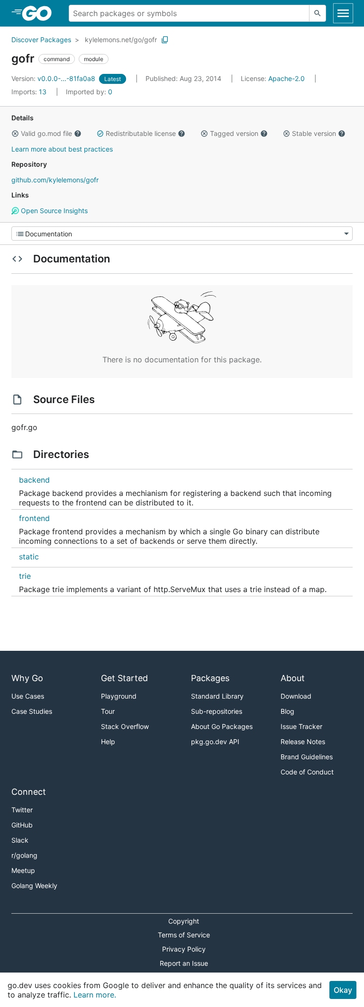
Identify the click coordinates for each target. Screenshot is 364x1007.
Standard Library (217, 696)
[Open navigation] (343, 13)
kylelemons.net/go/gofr (121, 40)
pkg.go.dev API (215, 741)
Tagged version (234, 133)
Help (108, 741)
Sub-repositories (216, 711)
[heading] (40, 13)
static (29, 556)
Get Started (124, 678)
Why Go (27, 678)
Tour (108, 711)
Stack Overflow (125, 726)
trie (25, 576)
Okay (343, 990)
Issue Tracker (301, 726)
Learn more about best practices (62, 149)
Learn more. (94, 994)
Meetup (23, 870)
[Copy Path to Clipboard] (165, 40)
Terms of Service (184, 935)
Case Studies (31, 711)
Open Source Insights (53, 211)
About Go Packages (222, 726)
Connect (28, 792)
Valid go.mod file (46, 133)
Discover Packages (41, 40)
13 (29, 92)
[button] (15, 133)
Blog (287, 711)
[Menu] (182, 233)
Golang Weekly (34, 885)
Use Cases (27, 696)
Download (296, 696)
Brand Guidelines (307, 757)
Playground (118, 696)
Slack (19, 840)
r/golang (24, 855)
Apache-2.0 (286, 78)
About (293, 678)
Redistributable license (141, 133)
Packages (210, 678)
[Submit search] (317, 13)
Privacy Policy (184, 949)
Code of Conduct (307, 772)
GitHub (22, 825)
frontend (34, 518)
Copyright (183, 921)
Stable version (314, 133)
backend (34, 480)
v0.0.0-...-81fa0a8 (54, 78)
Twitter (22, 810)
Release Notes (303, 741)
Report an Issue (184, 963)
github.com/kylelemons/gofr (55, 180)
